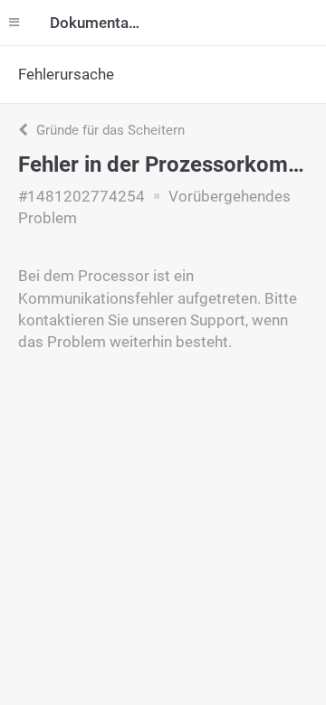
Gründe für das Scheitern (109, 130)
